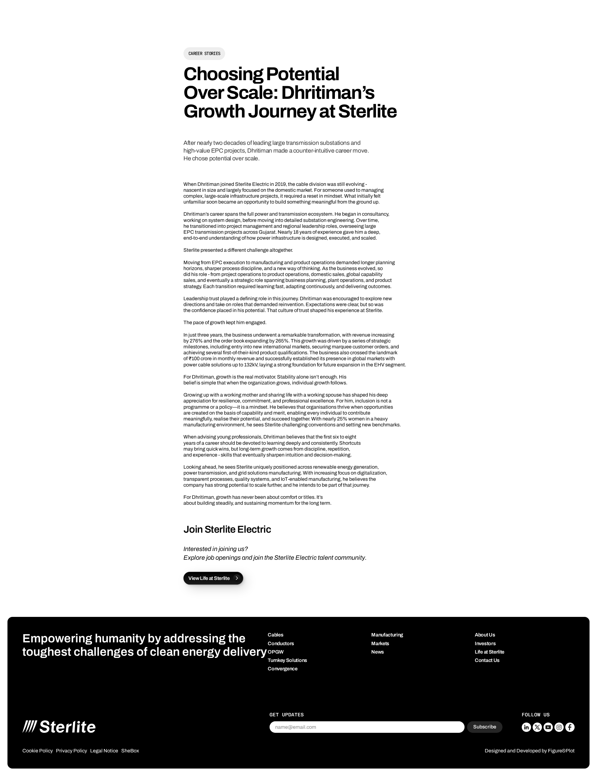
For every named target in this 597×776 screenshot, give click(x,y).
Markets (380, 643)
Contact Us (487, 660)
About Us (485, 634)
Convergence (282, 668)
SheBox (130, 750)
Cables (275, 634)
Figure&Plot (561, 750)
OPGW (276, 651)
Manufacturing (387, 634)
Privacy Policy (71, 750)
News (377, 651)
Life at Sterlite (489, 651)
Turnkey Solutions (287, 660)
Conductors (281, 643)
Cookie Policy (37, 750)
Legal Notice (104, 750)
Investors (485, 643)
